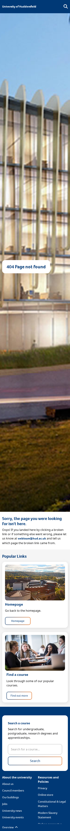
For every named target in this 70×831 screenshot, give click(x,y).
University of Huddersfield (19, 6)
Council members (13, 790)
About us (7, 784)
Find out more (19, 695)
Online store (45, 795)
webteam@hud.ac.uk (32, 538)
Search (35, 760)
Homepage (17, 621)
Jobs (4, 804)
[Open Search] (66, 6)
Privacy (42, 788)
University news (12, 811)
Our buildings (10, 797)
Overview (8, 827)
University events (13, 817)
